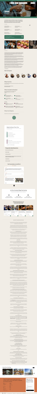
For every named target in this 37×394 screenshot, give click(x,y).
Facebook (10, 387)
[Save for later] (10, 205)
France (7, 11)
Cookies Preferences (24, 393)
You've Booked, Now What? (5, 390)
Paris (8, 11)
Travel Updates (4, 388)
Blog (3, 387)
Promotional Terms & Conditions (19, 393)
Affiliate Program (4, 384)
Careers (10, 385)
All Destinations (6, 11)
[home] (4, 3)
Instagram (10, 388)
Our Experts (10, 384)
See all (33, 367)
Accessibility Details (6, 68)
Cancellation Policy (14, 393)
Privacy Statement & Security (9, 393)
